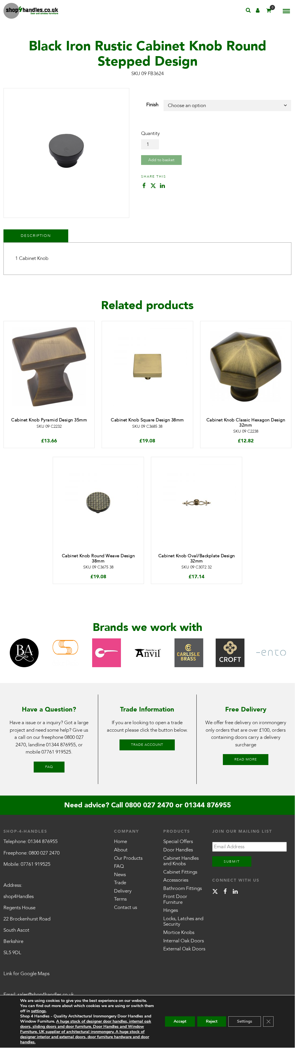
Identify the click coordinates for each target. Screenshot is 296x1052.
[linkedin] (235, 892)
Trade (120, 882)
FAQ (49, 766)
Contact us (125, 907)
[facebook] (225, 892)
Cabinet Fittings (180, 872)
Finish (152, 104)
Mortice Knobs (178, 932)
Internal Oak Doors (183, 940)
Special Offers (178, 841)
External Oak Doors (184, 949)
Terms (120, 899)
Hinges (170, 910)
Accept (180, 1021)
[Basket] (268, 11)
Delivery (123, 891)
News (120, 874)
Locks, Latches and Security (183, 921)
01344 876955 (61, 744)
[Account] (257, 11)
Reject (211, 1021)
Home (120, 841)
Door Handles (178, 849)
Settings (244, 1021)
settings (38, 1011)
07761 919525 (56, 752)
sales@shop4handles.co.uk (46, 994)
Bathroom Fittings (182, 888)
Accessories (175, 880)
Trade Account (147, 744)
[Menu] (286, 11)
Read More (245, 759)
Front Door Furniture (175, 899)
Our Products (128, 858)
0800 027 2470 (149, 805)
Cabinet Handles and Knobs (181, 861)
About (121, 849)
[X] (215, 892)
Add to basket (161, 160)
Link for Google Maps (26, 973)
